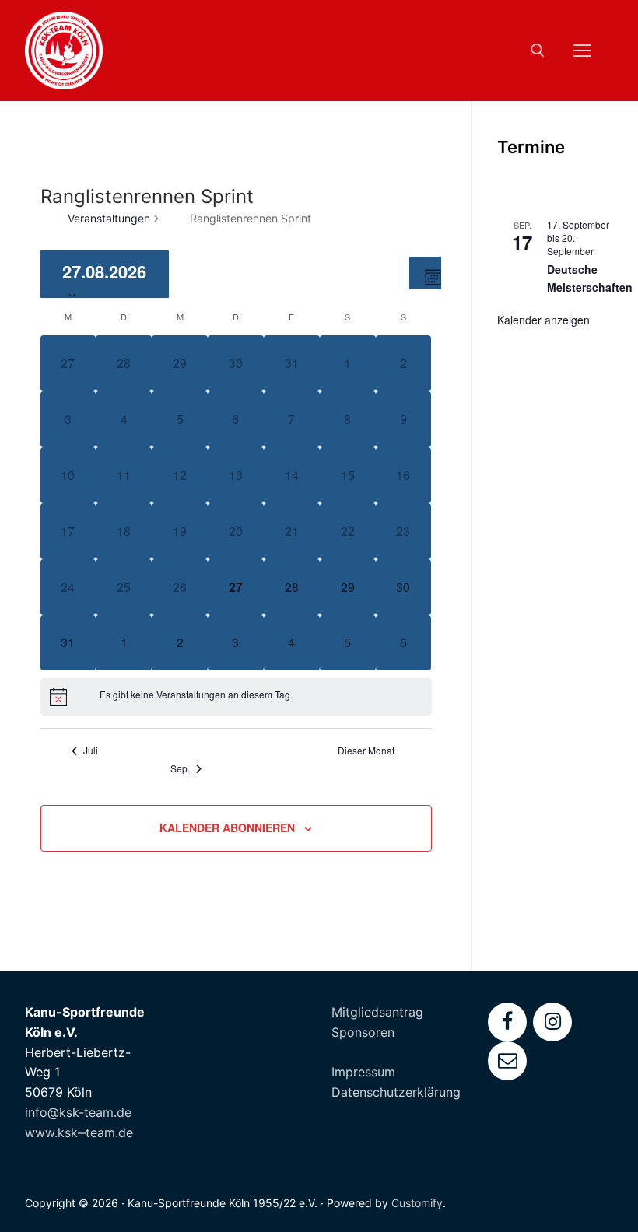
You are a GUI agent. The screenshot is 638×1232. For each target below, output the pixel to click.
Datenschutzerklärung (396, 1092)
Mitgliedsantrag (377, 1012)
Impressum (363, 1072)
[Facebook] (507, 1022)
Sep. (180, 768)
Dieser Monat (366, 750)
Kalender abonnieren (227, 827)
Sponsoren (362, 1032)
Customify (417, 1202)
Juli (90, 750)
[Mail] (507, 1060)
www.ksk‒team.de (79, 1132)
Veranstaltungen (109, 218)
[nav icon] (582, 50)
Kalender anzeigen (543, 319)
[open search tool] (538, 51)
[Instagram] (552, 1022)
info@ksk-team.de (78, 1112)
